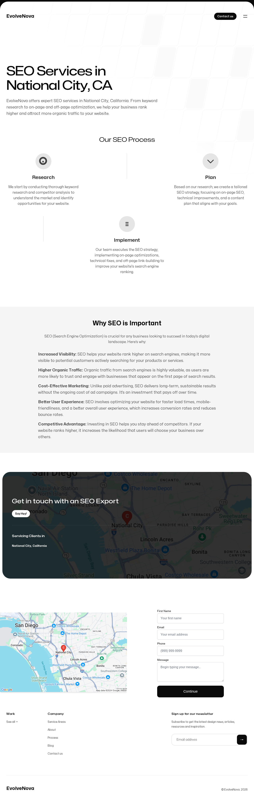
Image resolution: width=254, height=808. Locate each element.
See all (12, 722)
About (52, 730)
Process (53, 737)
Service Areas (56, 722)
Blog (51, 745)
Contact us (55, 753)
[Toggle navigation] (245, 16)
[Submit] (242, 740)
